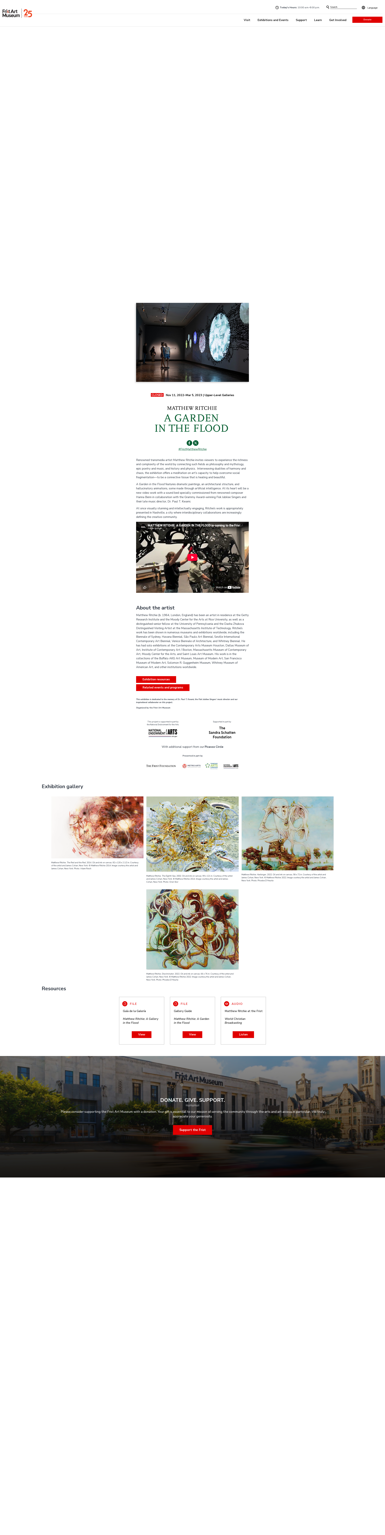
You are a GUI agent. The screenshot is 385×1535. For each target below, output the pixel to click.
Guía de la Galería (140, 1017)
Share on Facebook (189, 443)
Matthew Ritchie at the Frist (244, 1017)
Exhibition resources (156, 679)
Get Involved (337, 20)
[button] (328, 7)
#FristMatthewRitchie (193, 449)
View (141, 1034)
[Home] (17, 13)
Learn (318, 20)
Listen (243, 1034)
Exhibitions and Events (273, 20)
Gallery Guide (191, 1017)
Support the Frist (192, 1130)
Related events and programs (163, 687)
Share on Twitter (196, 443)
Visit (247, 20)
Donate (367, 19)
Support (301, 20)
